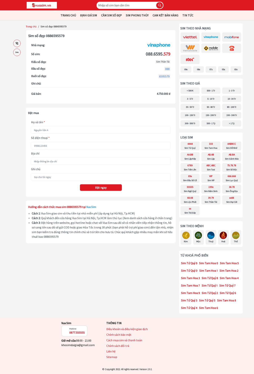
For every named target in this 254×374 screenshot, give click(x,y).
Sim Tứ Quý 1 (210, 285)
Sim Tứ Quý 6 (228, 293)
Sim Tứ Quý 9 (189, 263)
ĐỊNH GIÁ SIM (88, 15)
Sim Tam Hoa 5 (229, 263)
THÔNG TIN (114, 323)
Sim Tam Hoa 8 (226, 300)
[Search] (159, 5)
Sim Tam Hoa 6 (208, 308)
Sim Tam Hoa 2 (229, 270)
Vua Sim (66, 323)
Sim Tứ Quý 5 (207, 300)
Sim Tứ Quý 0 (189, 270)
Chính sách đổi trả (117, 346)
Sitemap (111, 357)
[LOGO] (42, 5)
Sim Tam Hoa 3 (190, 278)
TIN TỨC (187, 15)
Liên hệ (110, 351)
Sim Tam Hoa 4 (229, 278)
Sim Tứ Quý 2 (210, 293)
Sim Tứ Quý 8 (210, 278)
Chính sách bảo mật (118, 334)
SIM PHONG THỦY (137, 15)
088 (167, 69)
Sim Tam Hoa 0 (208, 263)
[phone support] (17, 43)
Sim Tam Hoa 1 (208, 270)
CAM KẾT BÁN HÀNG (165, 15)
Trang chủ (31, 26)
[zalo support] (17, 52)
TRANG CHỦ (68, 15)
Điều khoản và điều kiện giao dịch (127, 329)
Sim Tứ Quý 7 (227, 285)
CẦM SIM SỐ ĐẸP (111, 15)
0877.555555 (77, 332)
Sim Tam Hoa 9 (190, 293)
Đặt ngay (101, 187)
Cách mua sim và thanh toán (124, 340)
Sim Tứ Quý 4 (189, 308)
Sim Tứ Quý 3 (189, 300)
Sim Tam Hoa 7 (190, 285)
